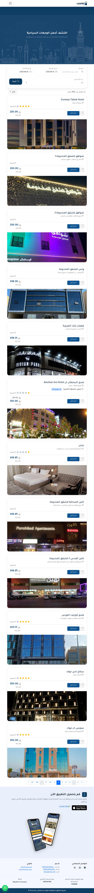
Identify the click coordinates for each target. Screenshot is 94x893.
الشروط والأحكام (26, 867)
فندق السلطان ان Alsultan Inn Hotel (64, 382)
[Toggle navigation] (10, 3)
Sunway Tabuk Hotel (72, 100)
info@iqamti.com (49, 872)
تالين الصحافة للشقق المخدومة (67, 502)
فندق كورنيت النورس (73, 615)
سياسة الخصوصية (25, 869)
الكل (13, 92)
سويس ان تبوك (75, 728)
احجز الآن (73, 113)
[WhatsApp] (5, 888)
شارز (81, 445)
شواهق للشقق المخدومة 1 (69, 156)
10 (50, 783)
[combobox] (69, 72)
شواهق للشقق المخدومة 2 (69, 213)
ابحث (14, 81)
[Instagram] (80, 868)
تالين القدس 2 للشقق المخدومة (66, 558)
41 (32, 783)
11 (46, 783)
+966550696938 (48, 867)
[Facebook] (85, 868)
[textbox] (69, 72)
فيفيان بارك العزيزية (73, 326)
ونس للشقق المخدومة (71, 269)
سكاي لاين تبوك (75, 672)
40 (37, 783)
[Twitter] (75, 868)
